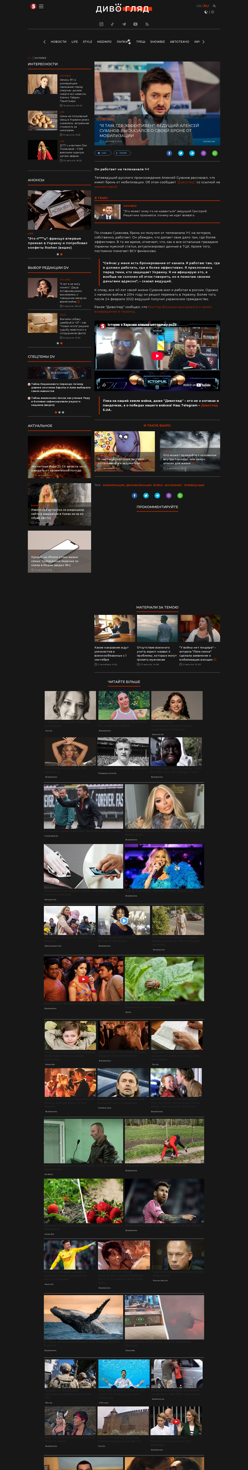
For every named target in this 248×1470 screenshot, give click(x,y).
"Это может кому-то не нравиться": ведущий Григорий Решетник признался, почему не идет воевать (165, 213)
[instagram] (101, 24)
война (158, 485)
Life (75, 41)
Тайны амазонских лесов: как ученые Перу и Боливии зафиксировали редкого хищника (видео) (60, 398)
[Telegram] (124, 24)
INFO (198, 41)
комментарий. (106, 187)
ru (206, 6)
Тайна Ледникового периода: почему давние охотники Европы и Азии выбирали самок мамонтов (61, 384)
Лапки (122, 41)
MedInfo (104, 41)
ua (198, 6)
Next (203, 42)
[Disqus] (157, 560)
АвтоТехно (179, 41)
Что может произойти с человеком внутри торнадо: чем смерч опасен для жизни (190, 459)
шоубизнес (173, 485)
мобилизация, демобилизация (127, 485)
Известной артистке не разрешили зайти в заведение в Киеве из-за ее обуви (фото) (57, 510)
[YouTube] (135, 24)
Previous (44, 42)
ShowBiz (157, 41)
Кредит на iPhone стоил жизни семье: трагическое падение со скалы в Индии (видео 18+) (55, 557)
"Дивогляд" (186, 182)
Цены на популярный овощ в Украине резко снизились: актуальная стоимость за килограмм (74, 123)
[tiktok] (112, 24)
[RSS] (147, 24)
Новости (58, 41)
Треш (140, 41)
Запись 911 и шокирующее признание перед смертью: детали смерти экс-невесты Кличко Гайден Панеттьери (73, 90)
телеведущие (194, 485)
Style (87, 41)
